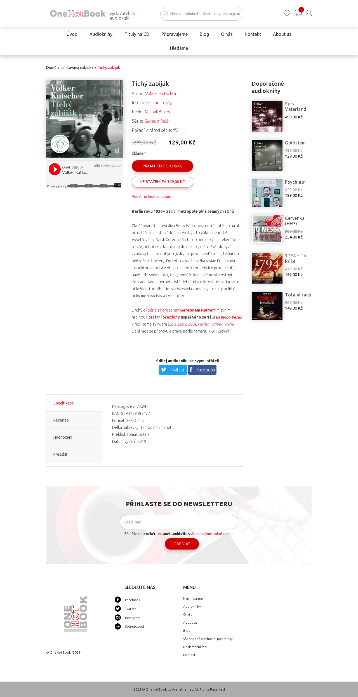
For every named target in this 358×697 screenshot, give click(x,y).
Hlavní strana (193, 598)
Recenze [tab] (61, 420)
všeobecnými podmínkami (210, 533)
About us (190, 622)
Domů (51, 67)
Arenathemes (182, 689)
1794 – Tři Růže (296, 258)
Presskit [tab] (60, 454)
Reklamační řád (195, 647)
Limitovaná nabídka (77, 67)
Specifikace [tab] (63, 403)
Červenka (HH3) (295, 221)
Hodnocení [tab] (62, 437)
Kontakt (189, 654)
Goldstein (295, 142)
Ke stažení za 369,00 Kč (162, 181)
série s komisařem (182, 310)
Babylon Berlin (229, 317)
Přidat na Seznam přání (151, 196)
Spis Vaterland (296, 106)
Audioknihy (192, 606)
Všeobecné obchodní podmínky (208, 638)
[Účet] (309, 13)
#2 (175, 130)
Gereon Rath (156, 120)
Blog (186, 630)
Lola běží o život (182, 324)
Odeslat (181, 544)
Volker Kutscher (161, 93)
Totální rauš (298, 294)
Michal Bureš (157, 111)
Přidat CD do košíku (162, 166)
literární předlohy (163, 317)
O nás (187, 614)
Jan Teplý (162, 102)
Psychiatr (295, 181)
